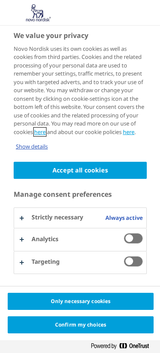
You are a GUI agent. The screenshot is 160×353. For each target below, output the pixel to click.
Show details (32, 146)
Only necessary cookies (81, 301)
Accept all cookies (80, 170)
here (40, 132)
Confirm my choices (80, 324)
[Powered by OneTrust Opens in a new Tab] (123, 346)
